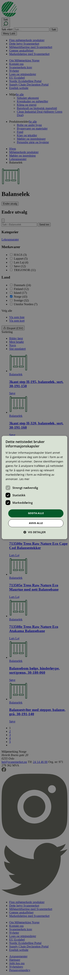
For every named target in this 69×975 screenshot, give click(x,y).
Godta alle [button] (36, 513)
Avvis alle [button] (36, 523)
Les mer (24, 479)
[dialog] (34, 487)
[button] (34, 532)
